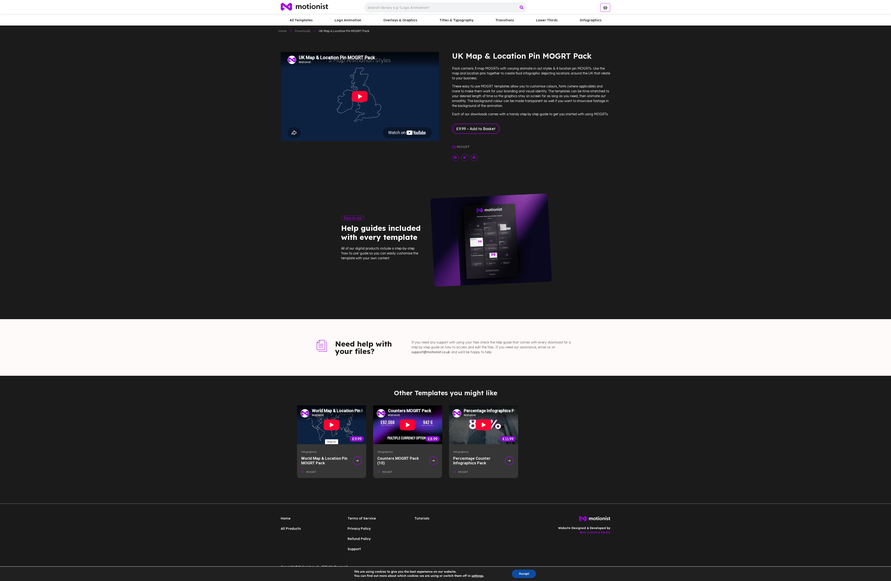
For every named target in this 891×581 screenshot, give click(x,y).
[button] (455, 157)
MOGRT (463, 146)
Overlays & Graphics (400, 20)
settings (477, 576)
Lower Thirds (547, 20)
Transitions (504, 20)
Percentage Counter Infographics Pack (472, 460)
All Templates (301, 20)
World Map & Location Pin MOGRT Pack (324, 460)
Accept (524, 573)
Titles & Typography (456, 20)
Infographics (590, 20)
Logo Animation (348, 20)
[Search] (522, 7)
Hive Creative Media (595, 532)
